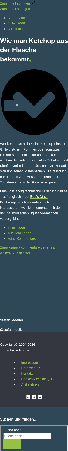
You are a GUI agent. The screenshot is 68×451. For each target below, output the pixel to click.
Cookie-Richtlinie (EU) (38, 379)
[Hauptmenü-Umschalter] (15, 105)
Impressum (29, 362)
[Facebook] (40, 398)
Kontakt (27, 373)
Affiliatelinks (30, 384)
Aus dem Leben (19, 233)
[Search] (12, 444)
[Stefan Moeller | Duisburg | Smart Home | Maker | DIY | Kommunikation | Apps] (9, 59)
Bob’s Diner (39, 197)
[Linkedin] (28, 398)
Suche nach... (13, 430)
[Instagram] (34, 398)
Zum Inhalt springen (15, 3)
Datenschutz (30, 368)
